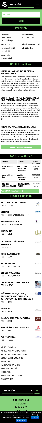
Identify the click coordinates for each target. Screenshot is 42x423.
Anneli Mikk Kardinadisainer (13, 351)
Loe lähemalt (21, 420)
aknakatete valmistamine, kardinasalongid (7, 38)
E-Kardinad (6, 361)
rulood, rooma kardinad (31, 44)
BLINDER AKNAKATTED (10, 273)
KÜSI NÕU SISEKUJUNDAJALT (9, 185)
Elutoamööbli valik (24, 185)
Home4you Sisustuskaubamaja (15, 318)
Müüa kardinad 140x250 (22, 177)
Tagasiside (21, 407)
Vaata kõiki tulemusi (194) (12, 191)
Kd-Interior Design (10, 221)
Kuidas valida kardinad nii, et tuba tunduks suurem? (17, 72)
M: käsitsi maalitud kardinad (22, 169)
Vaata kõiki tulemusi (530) (21, 147)
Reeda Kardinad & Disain (12, 375)
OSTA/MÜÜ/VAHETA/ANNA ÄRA (12, 168)
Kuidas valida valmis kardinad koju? (18, 127)
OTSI (21, 21)
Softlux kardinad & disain (13, 202)
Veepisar (5, 212)
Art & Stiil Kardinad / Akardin (14, 354)
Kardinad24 (6, 372)
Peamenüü (15, 4)
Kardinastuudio (8, 263)
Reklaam (21, 403)
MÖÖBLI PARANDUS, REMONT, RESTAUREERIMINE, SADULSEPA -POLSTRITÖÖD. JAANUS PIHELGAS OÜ (17, 296)
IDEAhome (5, 309)
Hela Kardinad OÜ (9, 368)
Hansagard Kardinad (10, 365)
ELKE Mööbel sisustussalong (15, 327)
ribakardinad (5, 44)
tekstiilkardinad (28, 48)
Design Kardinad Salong (12, 358)
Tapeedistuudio (8, 337)
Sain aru (35, 417)
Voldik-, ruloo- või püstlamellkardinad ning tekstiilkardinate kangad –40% (20, 99)
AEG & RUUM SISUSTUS (10, 254)
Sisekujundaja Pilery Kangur (15, 282)
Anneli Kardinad (8, 347)
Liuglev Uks (6, 231)
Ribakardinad (7, 379)
